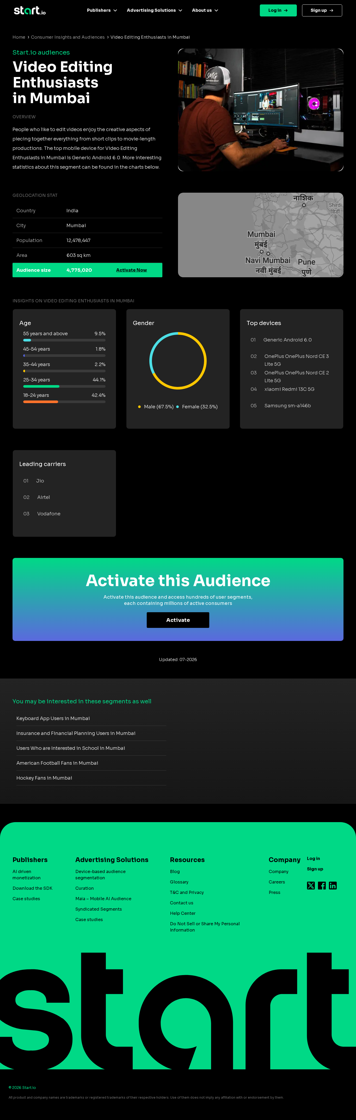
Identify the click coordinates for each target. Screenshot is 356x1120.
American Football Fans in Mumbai (57, 763)
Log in (274, 10)
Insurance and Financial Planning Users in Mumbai (76, 733)
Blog (175, 871)
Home (19, 37)
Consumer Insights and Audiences (68, 37)
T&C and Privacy (187, 892)
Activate (178, 620)
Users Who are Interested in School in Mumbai (70, 748)
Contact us (181, 903)
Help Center (182, 913)
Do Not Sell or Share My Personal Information (205, 927)
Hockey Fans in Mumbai (44, 778)
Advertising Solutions (151, 10)
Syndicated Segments (98, 909)
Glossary (179, 882)
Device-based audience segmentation (100, 875)
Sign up (319, 10)
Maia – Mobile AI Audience (103, 898)
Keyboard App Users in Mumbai (53, 718)
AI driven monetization (27, 875)
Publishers (99, 10)
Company (279, 871)
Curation (84, 888)
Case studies (26, 898)
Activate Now (131, 270)
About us (202, 10)
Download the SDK (32, 888)
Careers (277, 882)
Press (274, 892)
